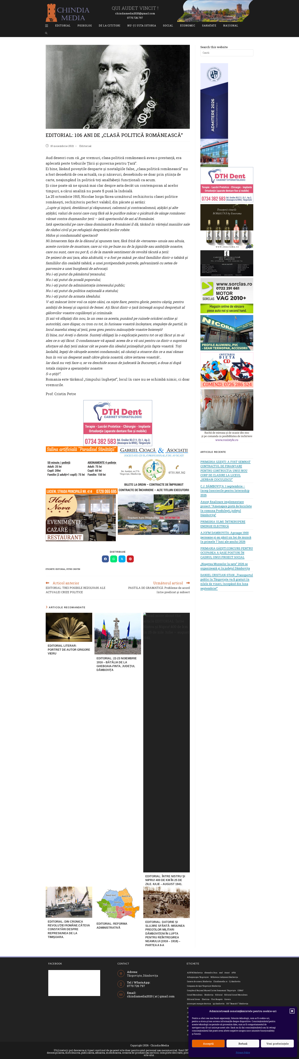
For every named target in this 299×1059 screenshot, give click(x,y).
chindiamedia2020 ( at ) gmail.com (151, 996)
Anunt (227, 972)
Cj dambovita (234, 981)
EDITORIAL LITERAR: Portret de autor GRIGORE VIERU (69, 649)
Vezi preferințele (277, 1043)
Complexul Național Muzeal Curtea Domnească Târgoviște (211, 990)
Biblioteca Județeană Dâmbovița (224, 977)
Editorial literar (193, 999)
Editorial (85, 146)
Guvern (227, 999)
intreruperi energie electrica (199, 1003)
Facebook (55, 963)
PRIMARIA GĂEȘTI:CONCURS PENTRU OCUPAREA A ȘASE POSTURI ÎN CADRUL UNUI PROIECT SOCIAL (226, 552)
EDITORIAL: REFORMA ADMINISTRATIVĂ (112, 925)
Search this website (214, 47)
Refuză (242, 1043)
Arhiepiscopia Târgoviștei (198, 977)
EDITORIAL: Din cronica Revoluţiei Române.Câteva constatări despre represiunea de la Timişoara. (69, 929)
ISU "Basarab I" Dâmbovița (237, 1003)
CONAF (240, 990)
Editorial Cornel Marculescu (236, 994)
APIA (234, 972)
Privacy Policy (243, 1052)
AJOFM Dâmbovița (195, 972)
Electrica (206, 999)
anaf (221, 972)
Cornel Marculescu (195, 994)
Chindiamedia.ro (220, 981)
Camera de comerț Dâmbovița (199, 981)
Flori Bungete (217, 999)
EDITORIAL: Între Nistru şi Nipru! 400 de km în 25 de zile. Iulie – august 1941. (165, 880)
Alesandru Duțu (211, 972)
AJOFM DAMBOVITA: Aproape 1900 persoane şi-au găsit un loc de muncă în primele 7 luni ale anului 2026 (225, 537)
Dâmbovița (209, 994)
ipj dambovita (219, 1003)
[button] (292, 1011)
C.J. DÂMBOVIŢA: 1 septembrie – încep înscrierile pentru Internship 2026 (224, 490)
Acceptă (208, 1043)
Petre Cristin (73, 569)
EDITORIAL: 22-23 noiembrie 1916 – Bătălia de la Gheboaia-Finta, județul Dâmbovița (117, 664)
